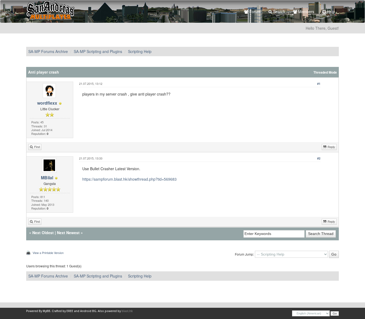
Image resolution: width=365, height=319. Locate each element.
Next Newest (68, 232)
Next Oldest (43, 232)
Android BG (88, 311)
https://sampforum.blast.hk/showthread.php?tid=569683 (129, 179)
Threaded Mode (325, 72)
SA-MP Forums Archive (48, 51)
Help (330, 11)
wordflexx (47, 103)
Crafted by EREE (62, 311)
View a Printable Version (48, 252)
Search (278, 11)
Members (305, 11)
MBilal (47, 177)
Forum (254, 11)
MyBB (46, 311)
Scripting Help (140, 51)
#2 (318, 158)
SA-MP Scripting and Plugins (98, 51)
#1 (318, 84)
